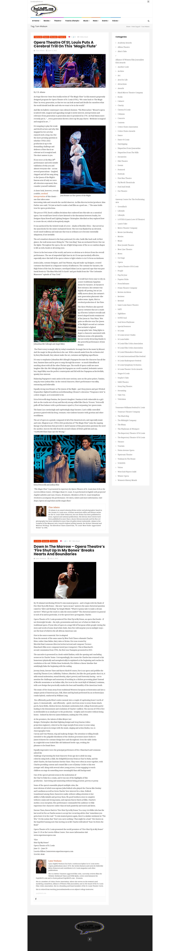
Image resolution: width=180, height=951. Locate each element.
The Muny (122, 425)
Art (119, 76)
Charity (121, 105)
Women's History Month (127, 480)
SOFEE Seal (122, 318)
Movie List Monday (125, 232)
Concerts (121, 118)
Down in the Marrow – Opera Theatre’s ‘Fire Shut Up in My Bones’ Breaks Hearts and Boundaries (69, 550)
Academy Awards (125, 43)
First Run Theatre (125, 178)
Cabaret (121, 101)
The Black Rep (123, 416)
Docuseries (122, 157)
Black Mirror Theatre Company (130, 93)
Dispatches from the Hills (128, 153)
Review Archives (124, 292)
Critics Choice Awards (126, 131)
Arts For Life (123, 80)
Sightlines (122, 314)
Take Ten (121, 395)
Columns (121, 114)
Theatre (57, 21)
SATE (120, 309)
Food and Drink (124, 187)
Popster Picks (123, 279)
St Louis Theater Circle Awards (130, 369)
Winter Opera (123, 476)
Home (36, 21)
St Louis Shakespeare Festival (129, 361)
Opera (46, 37)
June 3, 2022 (52, 50)
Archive (37, 541)
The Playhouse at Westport (128, 429)
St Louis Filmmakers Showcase (130, 352)
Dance (120, 135)
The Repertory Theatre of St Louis (131, 433)
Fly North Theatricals (126, 182)
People (120, 271)
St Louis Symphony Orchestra (129, 365)
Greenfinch (122, 207)
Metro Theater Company (127, 228)
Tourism (121, 446)
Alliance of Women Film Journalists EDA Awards (130, 61)
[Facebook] (36, 899)
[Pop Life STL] (44, 10)
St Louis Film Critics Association (130, 344)
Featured (38, 37)
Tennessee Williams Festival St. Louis (130, 408)
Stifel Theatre (123, 382)
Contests (121, 123)
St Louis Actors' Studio (126, 335)
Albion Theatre (124, 47)
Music (86, 21)
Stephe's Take (123, 378)
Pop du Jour (122, 275)
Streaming (122, 391)
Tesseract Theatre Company (129, 412)
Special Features (124, 326)
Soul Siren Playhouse (126, 322)
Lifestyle (121, 211)
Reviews (54, 37)
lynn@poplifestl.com (37, 1)
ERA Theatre (123, 161)
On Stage (121, 258)
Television (122, 399)
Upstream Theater (125, 455)
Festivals (121, 174)
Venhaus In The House (126, 459)
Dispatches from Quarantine (129, 148)
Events (105, 21)
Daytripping (122, 144)
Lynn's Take (122, 224)
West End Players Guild (127, 472)
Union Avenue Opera (126, 450)
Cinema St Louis (124, 110)
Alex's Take (122, 51)
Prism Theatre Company (127, 288)
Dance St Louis (123, 140)
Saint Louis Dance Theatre (128, 305)
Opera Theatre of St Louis (128, 267)
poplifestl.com (41, 893)
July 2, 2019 (54, 558)
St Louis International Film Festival (131, 356)
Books (120, 97)
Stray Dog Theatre (125, 386)
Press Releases (123, 284)
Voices (115, 21)
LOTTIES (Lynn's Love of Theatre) (131, 219)
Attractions (122, 84)
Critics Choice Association (128, 127)
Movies (47, 21)
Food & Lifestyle (72, 21)
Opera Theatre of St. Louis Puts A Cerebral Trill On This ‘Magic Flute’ (65, 44)
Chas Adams (40, 50)
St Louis (121, 331)
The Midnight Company (127, 420)
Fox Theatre (122, 191)
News (95, 21)
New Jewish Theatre (126, 245)
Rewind (121, 301)
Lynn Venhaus (41, 558)
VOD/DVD (121, 463)
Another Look (123, 67)
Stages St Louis (123, 374)
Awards (121, 88)
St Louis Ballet (123, 339)
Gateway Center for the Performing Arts (130, 200)
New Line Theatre (125, 249)
